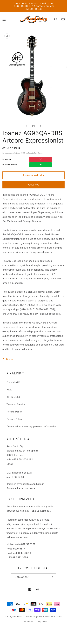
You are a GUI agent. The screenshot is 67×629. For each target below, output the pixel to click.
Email (10, 463)
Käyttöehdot (13, 397)
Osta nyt (33, 184)
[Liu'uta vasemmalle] (26, 125)
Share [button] (9, 359)
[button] (4, 19)
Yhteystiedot (41, 621)
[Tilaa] (52, 577)
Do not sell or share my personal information (31, 426)
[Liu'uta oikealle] (40, 125)
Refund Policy (14, 411)
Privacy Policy (14, 419)
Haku (9, 389)
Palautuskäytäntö (34, 617)
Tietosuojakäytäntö (53, 617)
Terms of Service (16, 404)
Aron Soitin (17, 616)
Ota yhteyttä (13, 382)
